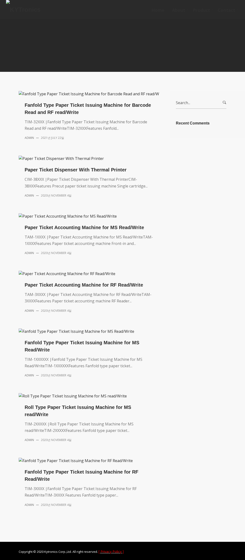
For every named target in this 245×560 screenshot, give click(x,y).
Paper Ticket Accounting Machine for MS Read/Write (84, 227)
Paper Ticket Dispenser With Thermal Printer (76, 169)
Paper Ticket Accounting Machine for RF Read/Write (84, 285)
